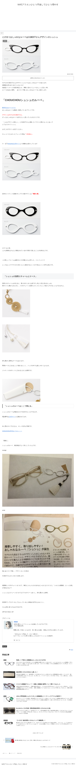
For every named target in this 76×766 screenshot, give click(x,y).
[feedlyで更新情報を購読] (17, 640)
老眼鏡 (5, 646)
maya (16, 621)
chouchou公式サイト (14, 143)
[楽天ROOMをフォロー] (14, 640)
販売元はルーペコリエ (9, 107)
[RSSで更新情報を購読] (19, 640)
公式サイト (12, 416)
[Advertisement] (38, 19)
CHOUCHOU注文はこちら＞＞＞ (12, 431)
